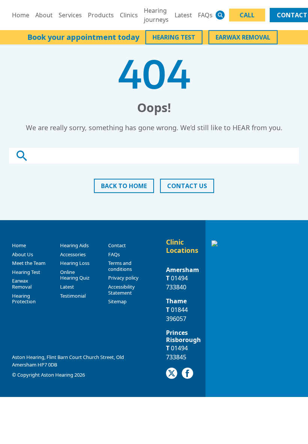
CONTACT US (187, 186)
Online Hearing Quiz (74, 275)
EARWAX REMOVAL (243, 37)
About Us (22, 254)
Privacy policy (123, 277)
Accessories (73, 254)
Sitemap (117, 301)
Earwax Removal (22, 283)
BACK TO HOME (124, 186)
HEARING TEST (173, 37)
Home (20, 15)
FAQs (205, 15)
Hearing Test (26, 272)
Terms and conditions (120, 266)
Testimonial (73, 295)
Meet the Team (28, 263)
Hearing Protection (24, 298)
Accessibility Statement (121, 289)
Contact (117, 245)
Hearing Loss (74, 263)
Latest (183, 15)
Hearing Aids (74, 245)
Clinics (129, 15)
